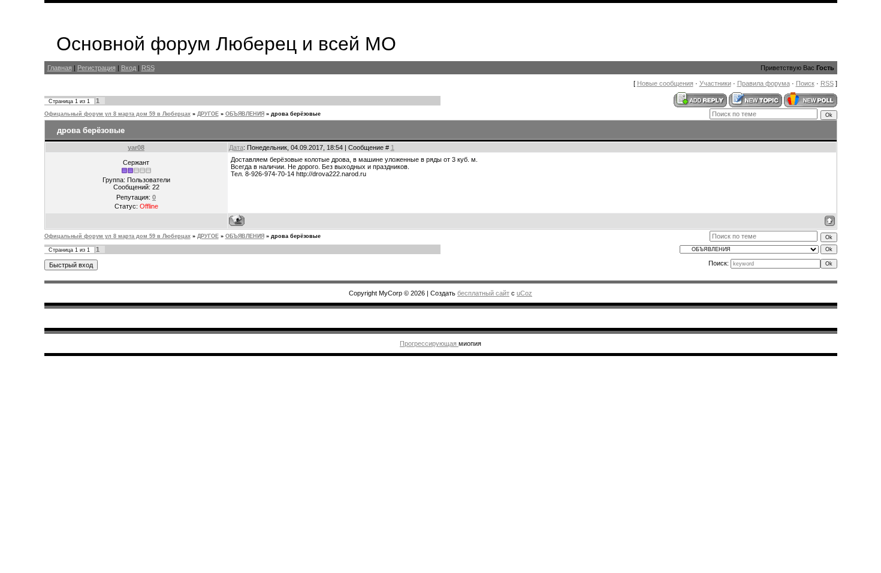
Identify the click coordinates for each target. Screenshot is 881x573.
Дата (236, 147)
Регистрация (96, 67)
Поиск (805, 83)
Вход (128, 67)
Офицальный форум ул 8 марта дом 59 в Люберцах (117, 114)
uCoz (524, 293)
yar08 (136, 147)
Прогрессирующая (429, 343)
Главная (59, 67)
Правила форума (763, 83)
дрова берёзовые (296, 114)
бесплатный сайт (483, 293)
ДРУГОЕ (208, 114)
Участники (715, 83)
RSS (148, 67)
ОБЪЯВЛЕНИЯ (244, 114)
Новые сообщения (665, 83)
